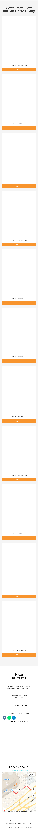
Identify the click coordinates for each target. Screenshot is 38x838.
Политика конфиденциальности (19, 830)
